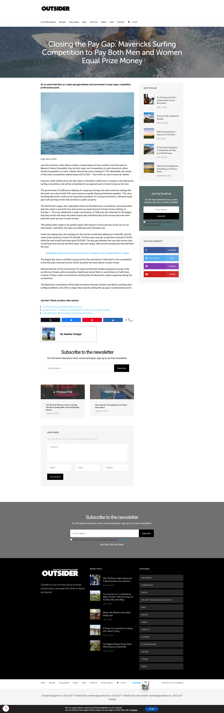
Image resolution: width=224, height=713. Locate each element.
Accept (152, 709)
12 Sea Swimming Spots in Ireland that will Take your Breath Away (167, 150)
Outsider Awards (48, 22)
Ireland (62, 22)
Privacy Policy (107, 683)
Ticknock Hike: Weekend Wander (167, 117)
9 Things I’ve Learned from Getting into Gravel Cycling (117, 629)
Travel (104, 22)
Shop (112, 22)
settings (134, 710)
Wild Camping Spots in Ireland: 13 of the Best (166, 133)
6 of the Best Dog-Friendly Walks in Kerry (62, 306)
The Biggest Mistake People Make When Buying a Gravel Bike (117, 645)
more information (168, 225)
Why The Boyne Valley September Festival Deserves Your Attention (117, 579)
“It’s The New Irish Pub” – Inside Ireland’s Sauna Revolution (167, 100)
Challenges (74, 22)
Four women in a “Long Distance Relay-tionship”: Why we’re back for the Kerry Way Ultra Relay (118, 597)
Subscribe (136, 683)
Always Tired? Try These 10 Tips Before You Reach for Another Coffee (76, 309)
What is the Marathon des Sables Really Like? (117, 614)
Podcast (121, 22)
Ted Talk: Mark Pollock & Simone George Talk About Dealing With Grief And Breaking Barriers (62, 407)
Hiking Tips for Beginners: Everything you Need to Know (168, 169)
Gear (84, 22)
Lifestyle (93, 22)
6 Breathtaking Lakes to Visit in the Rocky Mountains (68, 312)
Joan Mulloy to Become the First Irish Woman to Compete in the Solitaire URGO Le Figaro (87, 253)
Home (43, 683)
